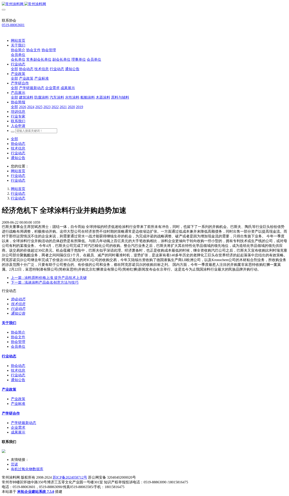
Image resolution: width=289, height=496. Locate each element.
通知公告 (18, 158)
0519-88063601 (13, 25)
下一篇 (45, 282)
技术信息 (18, 148)
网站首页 (18, 40)
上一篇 (49, 278)
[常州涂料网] (144, 4)
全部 (14, 69)
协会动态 (18, 144)
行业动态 (18, 153)
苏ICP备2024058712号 (70, 477)
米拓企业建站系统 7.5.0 (35, 492)
